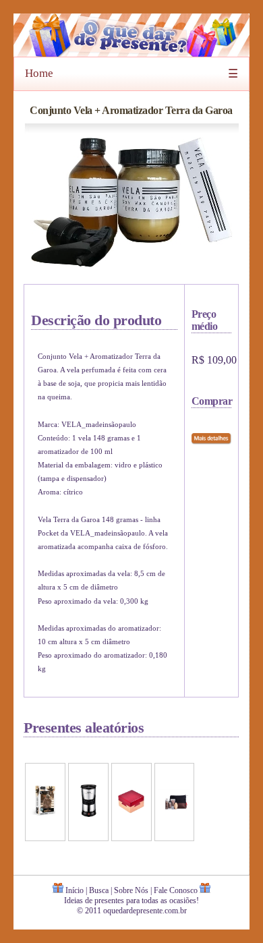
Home (39, 73)
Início (74, 890)
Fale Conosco (176, 890)
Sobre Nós (131, 890)
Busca (99, 890)
